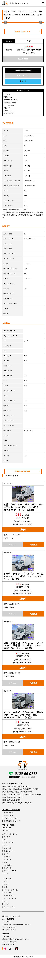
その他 (6, 873)
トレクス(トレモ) (10, 898)
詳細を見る (33, 545)
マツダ (6, 904)
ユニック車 (8, 848)
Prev (5, 22)
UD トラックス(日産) (11, 890)
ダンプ (6, 854)
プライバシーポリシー (11, 818)
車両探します (6, 827)
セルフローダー (9, 851)
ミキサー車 (8, 868)
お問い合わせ (8, 815)
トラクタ (7, 857)
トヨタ (6, 901)
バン (5, 840)
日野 (5, 881)
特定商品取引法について (12, 821)
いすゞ (6, 884)
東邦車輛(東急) (9, 895)
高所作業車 (8, 865)
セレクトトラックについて (11, 810)
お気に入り (12, 544)
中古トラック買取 (8, 825)
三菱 (5, 887)
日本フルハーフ (9, 893)
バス (5, 862)
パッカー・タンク (10, 871)
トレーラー (8, 859)
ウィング (7, 837)
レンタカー (6, 830)
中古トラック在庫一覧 (9, 834)
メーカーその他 (9, 907)
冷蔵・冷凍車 (8, 842)
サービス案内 (8, 812)
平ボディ (7, 845)
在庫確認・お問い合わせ (22, 32)
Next (40, 22)
